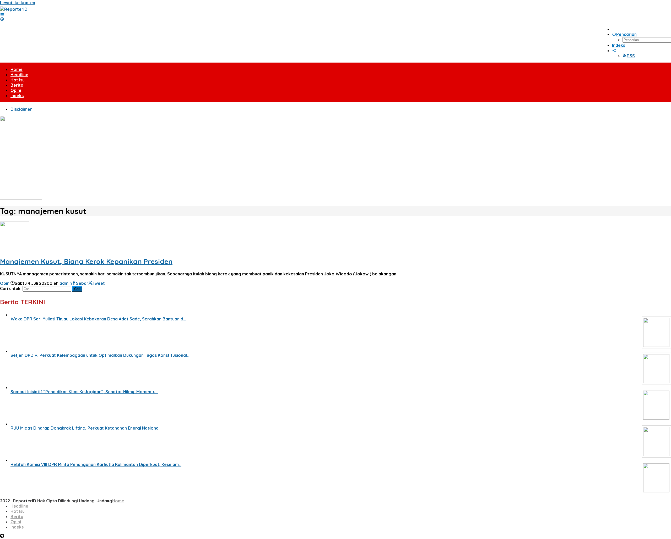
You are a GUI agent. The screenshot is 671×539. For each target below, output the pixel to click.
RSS (631, 55)
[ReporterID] (14, 9)
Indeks (17, 527)
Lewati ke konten (17, 2)
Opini (5, 283)
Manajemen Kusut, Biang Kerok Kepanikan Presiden (86, 261)
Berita (16, 516)
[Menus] (2, 14)
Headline (19, 506)
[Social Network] (614, 50)
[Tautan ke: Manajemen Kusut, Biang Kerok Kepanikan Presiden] (14, 248)
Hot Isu (17, 511)
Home (118, 500)
